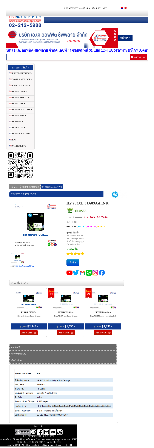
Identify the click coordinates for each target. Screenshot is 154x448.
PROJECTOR (18, 128)
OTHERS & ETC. (19, 146)
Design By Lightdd (63, 445)
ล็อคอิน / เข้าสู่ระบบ (131, 31)
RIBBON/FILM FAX (20, 85)
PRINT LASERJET (20, 97)
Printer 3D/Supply (21, 134)
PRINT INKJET (19, 91)
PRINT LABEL (18, 116)
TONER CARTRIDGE (21, 79)
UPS (14, 140)
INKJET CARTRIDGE (21, 73)
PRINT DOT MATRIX (21, 110)
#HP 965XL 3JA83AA (24, 266)
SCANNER (17, 122)
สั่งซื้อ (72, 262)
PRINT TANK (18, 103)
